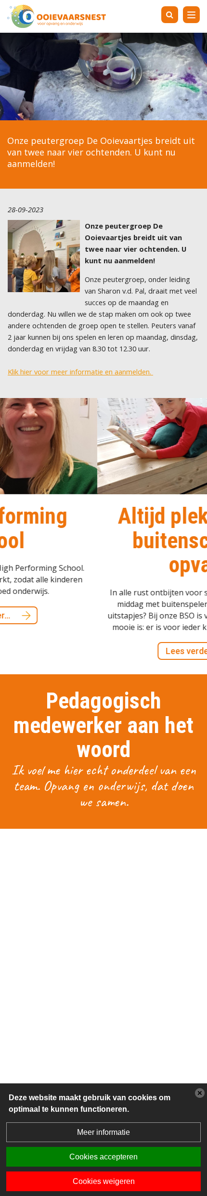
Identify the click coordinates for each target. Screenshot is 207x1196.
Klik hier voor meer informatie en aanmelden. (80, 371)
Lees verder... (128, 651)
